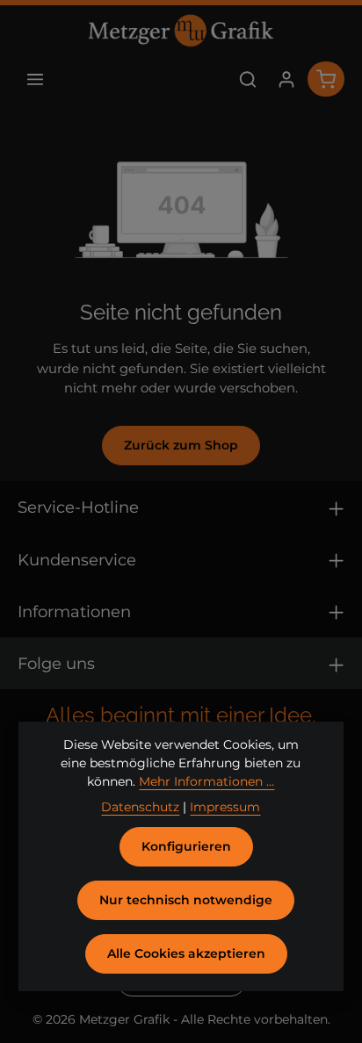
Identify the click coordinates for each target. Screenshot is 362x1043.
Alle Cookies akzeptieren (186, 953)
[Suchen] (247, 79)
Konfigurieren (186, 846)
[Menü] (35, 79)
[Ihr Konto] (286, 79)
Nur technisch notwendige (185, 900)
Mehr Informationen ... (206, 781)
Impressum (225, 807)
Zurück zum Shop (181, 445)
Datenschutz (140, 807)
